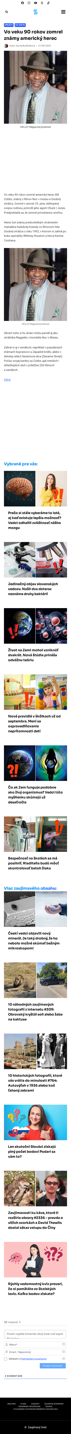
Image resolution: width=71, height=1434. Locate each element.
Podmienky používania (29, 1406)
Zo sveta (20, 25)
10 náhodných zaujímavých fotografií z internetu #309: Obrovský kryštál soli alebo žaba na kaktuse (35, 1011)
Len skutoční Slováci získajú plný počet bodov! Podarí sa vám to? (32, 1152)
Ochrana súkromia (54, 1404)
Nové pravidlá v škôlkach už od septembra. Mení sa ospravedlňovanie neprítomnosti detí (34, 723)
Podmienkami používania (33, 1359)
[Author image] (6, 46)
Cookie (48, 1406)
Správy (9, 25)
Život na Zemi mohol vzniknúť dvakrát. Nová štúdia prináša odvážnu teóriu (33, 655)
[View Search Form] (6, 12)
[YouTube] (35, 3)
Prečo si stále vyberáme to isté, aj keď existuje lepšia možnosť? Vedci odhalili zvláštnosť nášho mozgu (34, 520)
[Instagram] (29, 3)
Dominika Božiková (25, 45)
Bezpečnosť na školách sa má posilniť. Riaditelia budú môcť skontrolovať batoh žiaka (33, 863)
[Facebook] (22, 3)
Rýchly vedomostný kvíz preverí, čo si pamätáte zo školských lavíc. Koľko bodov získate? (35, 1289)
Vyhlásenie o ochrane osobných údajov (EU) (35, 1409)
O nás (23, 1404)
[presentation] (35, 488)
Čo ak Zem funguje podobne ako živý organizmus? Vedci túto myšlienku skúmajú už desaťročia (35, 794)
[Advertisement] (35, 422)
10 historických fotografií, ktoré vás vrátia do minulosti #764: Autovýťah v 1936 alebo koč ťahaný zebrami (35, 1083)
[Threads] (42, 3)
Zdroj (7, 380)
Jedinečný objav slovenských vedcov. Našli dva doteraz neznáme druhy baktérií (33, 589)
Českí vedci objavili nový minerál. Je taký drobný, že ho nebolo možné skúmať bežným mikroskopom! (34, 940)
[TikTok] (48, 3)
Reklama (11, 1404)
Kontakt (35, 1404)
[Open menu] (63, 11)
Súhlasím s (28, 1359)
